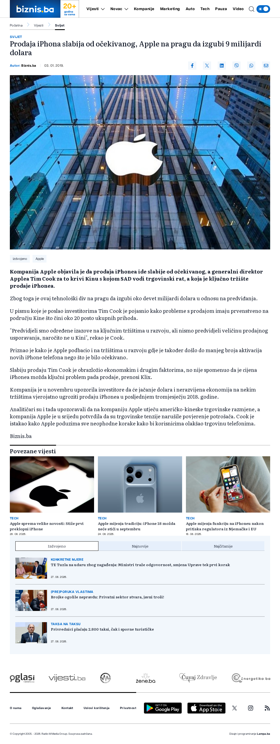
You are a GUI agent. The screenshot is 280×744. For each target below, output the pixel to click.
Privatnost (128, 708)
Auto (190, 9)
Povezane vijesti (33, 451)
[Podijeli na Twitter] (207, 65)
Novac (116, 9)
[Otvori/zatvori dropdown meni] (102, 9)
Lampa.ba (263, 734)
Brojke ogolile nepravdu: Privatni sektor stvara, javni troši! (107, 596)
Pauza (221, 9)
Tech (204, 9)
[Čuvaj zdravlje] (198, 678)
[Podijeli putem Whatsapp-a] (251, 65)
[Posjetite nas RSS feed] (267, 708)
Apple (40, 258)
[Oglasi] (22, 678)
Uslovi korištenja (96, 708)
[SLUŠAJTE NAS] (105, 678)
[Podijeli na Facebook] (192, 65)
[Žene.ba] (145, 678)
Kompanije (144, 9)
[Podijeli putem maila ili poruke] (266, 65)
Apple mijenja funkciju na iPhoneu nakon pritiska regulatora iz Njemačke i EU (225, 525)
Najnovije (140, 546)
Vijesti (92, 9)
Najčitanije (223, 546)
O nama (16, 708)
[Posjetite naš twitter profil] (234, 708)
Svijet (60, 25)
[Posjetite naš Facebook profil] (218, 708)
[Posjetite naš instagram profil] (250, 708)
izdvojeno (20, 258)
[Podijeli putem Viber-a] (236, 65)
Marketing (170, 9)
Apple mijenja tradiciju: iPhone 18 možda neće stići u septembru (136, 525)
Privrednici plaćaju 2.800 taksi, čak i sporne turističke (102, 629)
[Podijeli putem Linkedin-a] (222, 65)
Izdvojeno (57, 546)
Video (238, 9)
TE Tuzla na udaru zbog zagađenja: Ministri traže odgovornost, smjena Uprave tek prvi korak (140, 564)
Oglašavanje (41, 708)
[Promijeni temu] (263, 9)
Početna (16, 25)
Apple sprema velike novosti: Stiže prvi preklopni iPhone (47, 525)
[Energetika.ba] (250, 678)
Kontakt (67, 708)
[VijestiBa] (66, 678)
